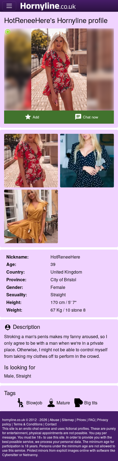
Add (31, 116)
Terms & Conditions (28, 424)
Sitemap (68, 419)
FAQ (91, 419)
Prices (81, 419)
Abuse (54, 419)
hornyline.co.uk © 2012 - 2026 (24, 419)
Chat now (86, 116)
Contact (51, 424)
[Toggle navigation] (9, 6)
